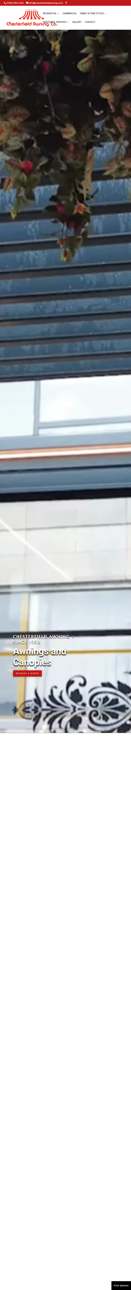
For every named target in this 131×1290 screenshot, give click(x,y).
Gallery (77, 22)
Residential (50, 14)
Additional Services (54, 22)
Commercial (69, 14)
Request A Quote (27, 673)
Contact (90, 22)
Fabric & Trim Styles (92, 14)
